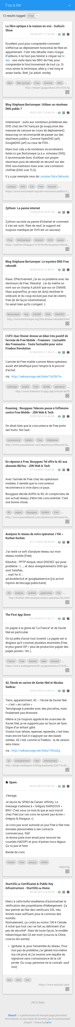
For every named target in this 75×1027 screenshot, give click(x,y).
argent (18, 512)
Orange (64, 186)
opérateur (60, 386)
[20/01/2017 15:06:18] (67, 196)
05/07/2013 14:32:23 (42, 786)
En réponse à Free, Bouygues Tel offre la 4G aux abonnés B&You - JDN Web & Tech (36, 464)
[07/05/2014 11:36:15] (67, 396)
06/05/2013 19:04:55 (42, 891)
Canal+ (11, 862)
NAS (18, 979)
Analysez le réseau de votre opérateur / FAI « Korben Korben (34, 536)
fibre (9, 83)
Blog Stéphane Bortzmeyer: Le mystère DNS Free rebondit (37, 264)
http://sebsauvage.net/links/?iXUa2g (35, 750)
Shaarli (12, 1015)
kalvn (48, 1022)
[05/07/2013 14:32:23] (67, 871)
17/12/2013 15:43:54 (42, 469)
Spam (12, 782)
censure (11, 186)
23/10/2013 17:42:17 (42, 618)
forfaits (29, 440)
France (11, 661)
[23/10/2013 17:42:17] (67, 670)
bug (26, 314)
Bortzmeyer (13, 314)
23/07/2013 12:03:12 (42, 690)
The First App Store (18, 614)
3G (8, 592)
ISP (65, 661)
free (9, 979)
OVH (50, 240)
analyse (19, 592)
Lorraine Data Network (54, 176)
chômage (12, 386)
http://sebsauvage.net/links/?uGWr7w (36, 376)
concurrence (13, 440)
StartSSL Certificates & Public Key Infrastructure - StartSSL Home (29, 886)
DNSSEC (59, 314)
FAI (32, 186)
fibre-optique (23, 83)
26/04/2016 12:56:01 (42, 269)
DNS (23, 186)
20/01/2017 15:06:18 (42, 112)
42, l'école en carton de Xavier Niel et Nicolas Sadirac (34, 685)
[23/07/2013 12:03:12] (67, 770)
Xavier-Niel (67, 760)
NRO (59, 83)
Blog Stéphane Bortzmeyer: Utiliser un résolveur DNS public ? (36, 106)
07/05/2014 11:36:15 (42, 352)
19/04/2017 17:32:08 (42, 34)
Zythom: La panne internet (22, 208)
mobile (46, 386)
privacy (32, 862)
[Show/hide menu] (69, 5)
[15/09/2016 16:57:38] (67, 249)
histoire (33, 661)
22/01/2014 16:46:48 (42, 416)
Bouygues (32, 512)
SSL (27, 979)
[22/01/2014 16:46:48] (67, 449)
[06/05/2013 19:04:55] (67, 989)
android (32, 592)
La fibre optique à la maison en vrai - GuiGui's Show (34, 28)
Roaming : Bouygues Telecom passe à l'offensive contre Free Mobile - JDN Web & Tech (36, 410)
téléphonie (52, 440)
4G (8, 512)
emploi (25, 386)
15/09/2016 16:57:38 (42, 212)
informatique (23, 240)
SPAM (44, 862)
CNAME (37, 314)
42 (8, 760)
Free (33, 16)
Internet (48, 83)
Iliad (44, 661)
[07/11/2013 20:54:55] (67, 602)
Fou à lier (13, 5)
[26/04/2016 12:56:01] (67, 323)
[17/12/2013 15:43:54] (67, 521)
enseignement (22, 760)
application (46, 592)
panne (60, 240)
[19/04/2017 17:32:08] (67, 92)
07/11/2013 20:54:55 (42, 542)
